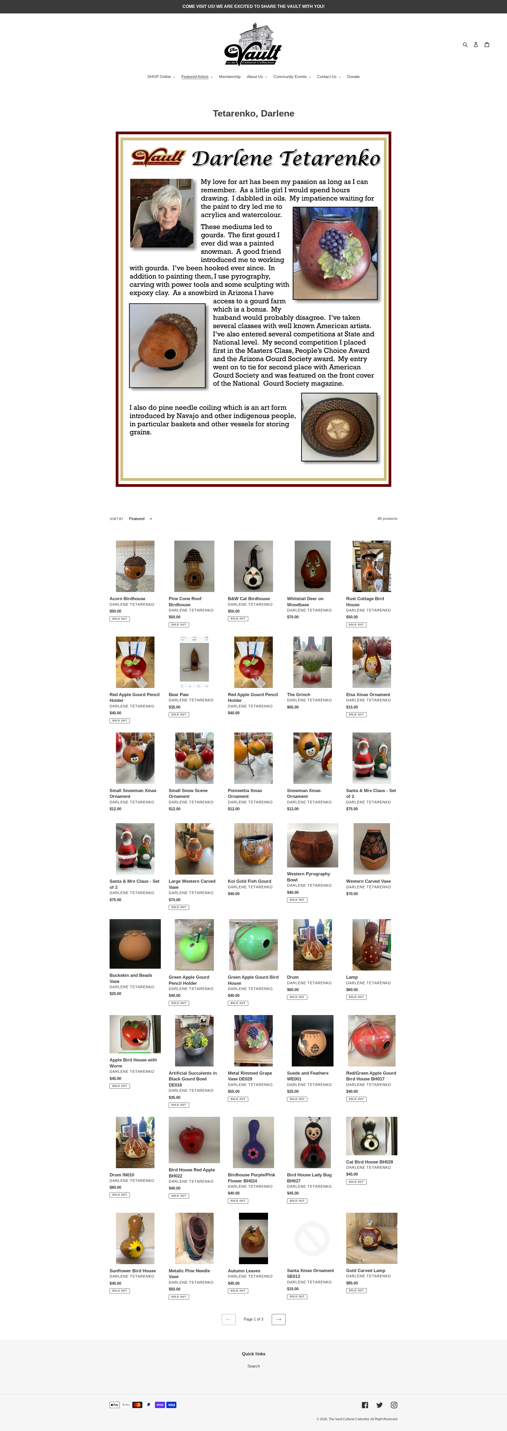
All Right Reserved (383, 1419)
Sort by (116, 519)
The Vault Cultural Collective (349, 1419)
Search (253, 1366)
